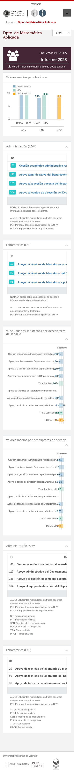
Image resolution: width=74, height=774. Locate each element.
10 (11, 263)
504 (12, 192)
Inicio (9, 22)
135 (12, 183)
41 (13, 165)
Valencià (36, 4)
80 (11, 272)
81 (11, 281)
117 (12, 174)
